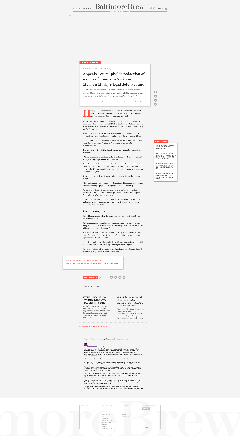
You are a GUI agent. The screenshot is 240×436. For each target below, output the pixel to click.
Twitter (154, 8)
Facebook (151, 8)
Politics (119, 294)
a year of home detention (93, 238)
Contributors (126, 408)
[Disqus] (113, 366)
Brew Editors (89, 68)
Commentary (105, 410)
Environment (105, 418)
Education (104, 416)
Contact (124, 410)
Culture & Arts (106, 414)
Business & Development (109, 408)
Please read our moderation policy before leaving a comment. (106, 339)
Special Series (86, 408)
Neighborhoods (106, 422)
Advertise (125, 412)
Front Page (84, 406)
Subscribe (145, 409)
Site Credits (145, 427)
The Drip (85, 294)
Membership (125, 416)
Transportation (106, 428)
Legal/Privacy (126, 414)
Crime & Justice (106, 412)
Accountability (106, 406)
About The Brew (127, 406)
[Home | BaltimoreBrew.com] (120, 6)
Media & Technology (107, 420)
